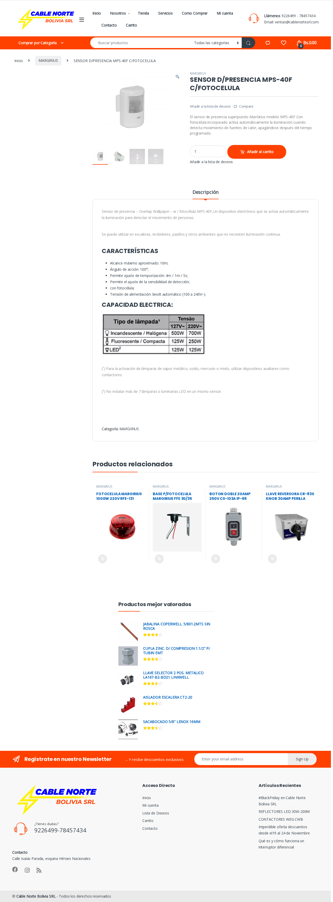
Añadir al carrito (260, 151)
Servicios (165, 13)
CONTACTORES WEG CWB (281, 819)
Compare (246, 106)
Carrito (131, 25)
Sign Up (302, 759)
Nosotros (118, 13)
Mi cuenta (225, 13)
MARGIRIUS (48, 60)
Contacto (109, 25)
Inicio (96, 13)
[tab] (206, 194)
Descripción (206, 192)
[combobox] (140, 42)
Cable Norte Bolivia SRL (36, 896)
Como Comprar (195, 13)
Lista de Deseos (155, 813)
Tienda (143, 13)
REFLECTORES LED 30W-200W (284, 811)
